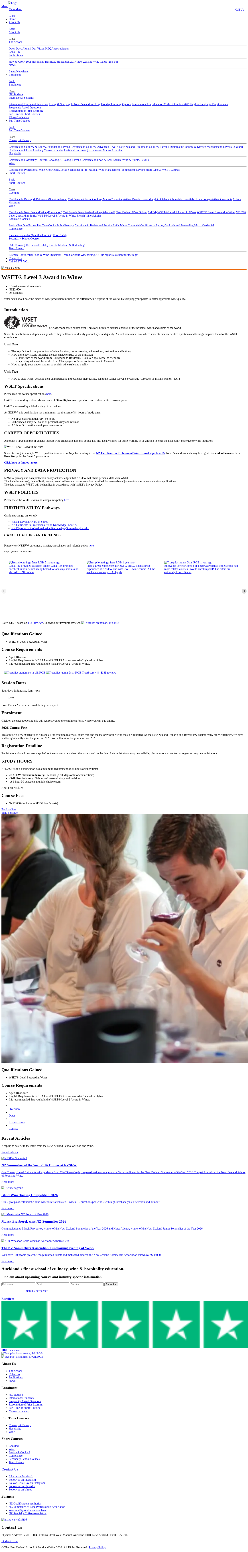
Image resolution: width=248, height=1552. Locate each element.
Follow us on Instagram (22, 1479)
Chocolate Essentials (182, 199)
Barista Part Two (38, 225)
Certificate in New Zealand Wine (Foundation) (35, 212)
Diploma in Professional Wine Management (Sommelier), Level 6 (107, 169)
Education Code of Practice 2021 (171, 104)
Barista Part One (18, 225)
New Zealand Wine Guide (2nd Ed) (97, 61)
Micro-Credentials (19, 117)
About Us (14, 22)
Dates (12, 1115)
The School (15, 41)
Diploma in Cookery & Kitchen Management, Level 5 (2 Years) (206, 146)
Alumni (26, 48)
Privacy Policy (97, 1547)
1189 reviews (35, 622)
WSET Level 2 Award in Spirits (29, 521)
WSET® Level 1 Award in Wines (176, 212)
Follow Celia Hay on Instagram (27, 1482)
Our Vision (38, 48)
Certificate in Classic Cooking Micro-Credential (36, 150)
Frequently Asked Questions (25, 107)
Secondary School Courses (24, 238)
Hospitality (15, 153)
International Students (21, 97)
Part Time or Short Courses (24, 114)
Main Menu (15, 9)
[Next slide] (244, 591)
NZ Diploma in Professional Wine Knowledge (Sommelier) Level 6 (50, 528)
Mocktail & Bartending (71, 245)
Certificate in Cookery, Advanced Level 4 (94, 146)
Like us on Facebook (21, 1476)
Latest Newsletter (19, 71)
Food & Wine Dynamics (47, 254)
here (48, 393)
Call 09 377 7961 (19, 261)
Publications (16, 55)
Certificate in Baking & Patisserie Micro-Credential (93, 150)
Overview (14, 1108)
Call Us (239, 9)
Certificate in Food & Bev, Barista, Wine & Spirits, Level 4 (115, 159)
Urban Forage (203, 199)
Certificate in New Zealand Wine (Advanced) (89, 212)
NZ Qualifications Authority (25, 1503)
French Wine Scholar (89, 215)
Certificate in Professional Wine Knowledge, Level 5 (39, 169)
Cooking (14, 192)
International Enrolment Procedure (28, 104)
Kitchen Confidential (21, 254)
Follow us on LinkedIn (22, 1486)
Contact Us (15, 258)
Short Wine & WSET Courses (163, 169)
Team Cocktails (71, 254)
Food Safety (60, 235)
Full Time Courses (19, 120)
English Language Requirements (209, 104)
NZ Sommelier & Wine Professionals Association (37, 1506)
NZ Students (16, 94)
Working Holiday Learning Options (110, 104)
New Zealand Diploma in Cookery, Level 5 (144, 146)
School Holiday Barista (44, 245)
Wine (12, 163)
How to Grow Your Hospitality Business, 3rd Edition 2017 (42, 61)
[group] (46, 591)
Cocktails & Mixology (61, 225)
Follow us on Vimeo (20, 1489)
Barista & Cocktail (19, 218)
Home (12, 19)
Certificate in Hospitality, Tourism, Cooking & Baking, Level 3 (45, 159)
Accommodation (141, 104)
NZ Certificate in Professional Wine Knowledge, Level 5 (130, 453)
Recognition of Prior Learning (26, 110)
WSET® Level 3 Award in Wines (56, 215)
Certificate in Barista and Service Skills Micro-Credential (107, 225)
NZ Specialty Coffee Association (27, 1513)
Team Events (16, 248)
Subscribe (111, 1284)
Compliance (16, 228)
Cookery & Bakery (20, 140)
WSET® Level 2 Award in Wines (216, 212)
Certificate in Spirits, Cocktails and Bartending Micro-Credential (177, 225)
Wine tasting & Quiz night (96, 254)
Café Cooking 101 (19, 245)
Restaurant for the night (124, 254)
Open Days (15, 48)
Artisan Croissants (221, 199)
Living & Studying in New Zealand (69, 104)
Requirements (17, 1122)
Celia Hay (14, 51)
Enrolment (15, 74)
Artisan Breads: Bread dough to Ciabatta (146, 199)
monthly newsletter (36, 1290)
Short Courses (17, 173)
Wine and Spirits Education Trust (27, 1510)
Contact (13, 1128)
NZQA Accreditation (57, 48)
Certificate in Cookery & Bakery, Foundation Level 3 (39, 146)
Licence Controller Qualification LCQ (30, 235)
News (12, 64)
